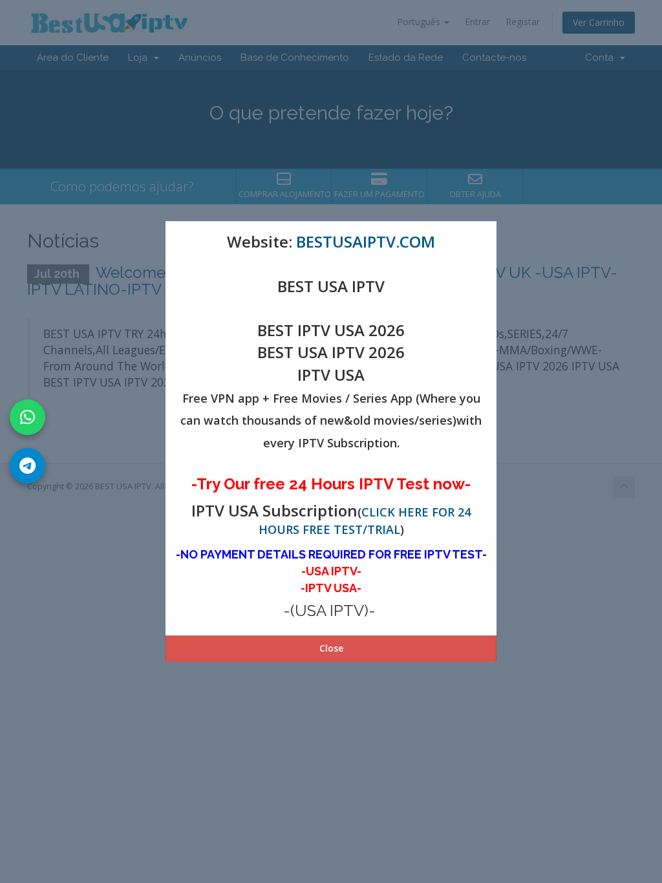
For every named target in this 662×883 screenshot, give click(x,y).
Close (331, 649)
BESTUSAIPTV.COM (365, 241)
